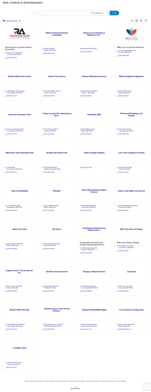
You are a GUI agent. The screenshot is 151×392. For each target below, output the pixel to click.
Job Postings (89, 381)
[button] (4, 21)
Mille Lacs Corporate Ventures (130, 47)
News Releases (40, 381)
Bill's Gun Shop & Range (128, 243)
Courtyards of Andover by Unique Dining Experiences (92, 244)
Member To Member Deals (70, 381)
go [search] (115, 13)
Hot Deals (58, 381)
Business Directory (30, 381)
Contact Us (97, 381)
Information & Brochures (108, 381)
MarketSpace (81, 381)
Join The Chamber (121, 381)
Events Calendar (50, 381)
